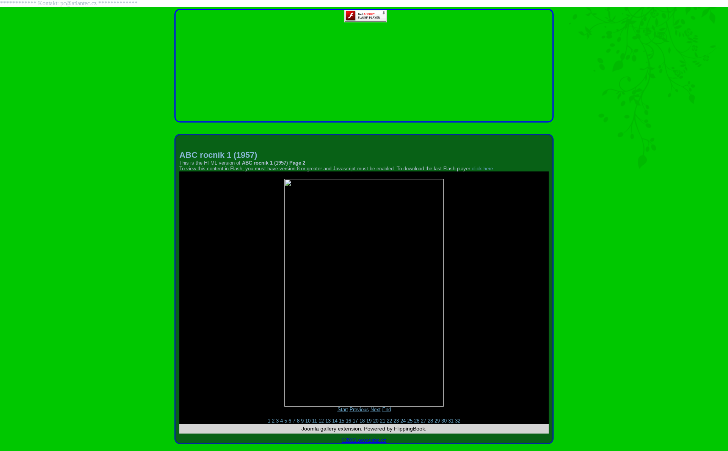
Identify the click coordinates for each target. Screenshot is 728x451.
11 (314, 421)
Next (375, 409)
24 (403, 421)
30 (444, 421)
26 (416, 421)
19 (369, 421)
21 (382, 421)
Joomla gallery (318, 429)
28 (430, 421)
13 (328, 421)
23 (396, 421)
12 (321, 421)
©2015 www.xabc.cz (364, 440)
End (386, 409)
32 (457, 421)
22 (389, 421)
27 (423, 421)
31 (450, 421)
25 (410, 421)
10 (308, 421)
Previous (359, 409)
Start (342, 409)
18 (362, 421)
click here (482, 168)
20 (375, 421)
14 (334, 421)
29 (437, 421)
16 (348, 421)
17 (355, 421)
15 (341, 421)
